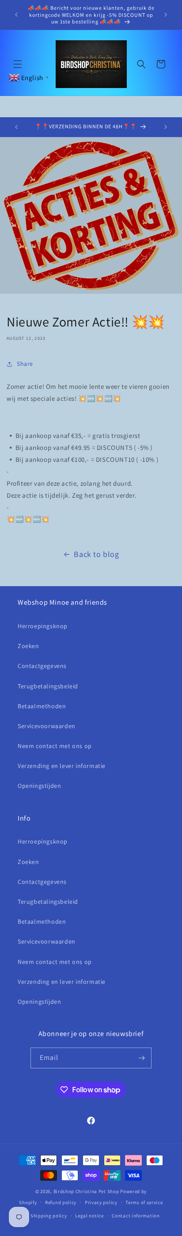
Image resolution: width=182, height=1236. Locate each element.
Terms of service (144, 1202)
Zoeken (28, 646)
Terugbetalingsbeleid (48, 686)
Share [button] (25, 364)
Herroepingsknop (43, 626)
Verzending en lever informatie (62, 766)
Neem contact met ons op (55, 746)
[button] (17, 64)
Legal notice (89, 1216)
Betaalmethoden (42, 706)
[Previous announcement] (16, 14)
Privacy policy (101, 1202)
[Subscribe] (141, 1058)
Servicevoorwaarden (47, 726)
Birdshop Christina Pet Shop (86, 1191)
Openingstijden (39, 786)
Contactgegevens (42, 666)
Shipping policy (48, 1216)
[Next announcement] (165, 14)
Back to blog (96, 554)
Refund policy (60, 1202)
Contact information (135, 1216)
